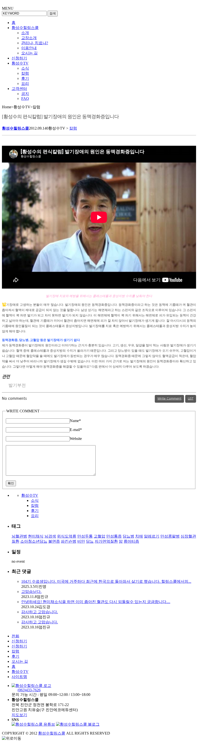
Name (75, 421)
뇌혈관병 (19, 536)
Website (76, 439)
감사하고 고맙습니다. (39, 612)
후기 (25, 78)
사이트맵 (19, 677)
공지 (25, 94)
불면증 (54, 541)
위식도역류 (66, 536)
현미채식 (35, 536)
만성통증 (114, 536)
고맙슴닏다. (31, 592)
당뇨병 (128, 536)
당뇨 (90, 541)
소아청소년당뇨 (33, 541)
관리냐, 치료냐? (34, 43)
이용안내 (29, 48)
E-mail (76, 430)
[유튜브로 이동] (33, 724)
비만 (81, 541)
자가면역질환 (106, 541)
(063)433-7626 (29, 690)
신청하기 (19, 58)
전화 (15, 636)
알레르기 (151, 536)
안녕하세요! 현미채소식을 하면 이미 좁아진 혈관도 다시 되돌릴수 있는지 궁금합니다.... (95, 602)
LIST (190, 398)
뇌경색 (50, 536)
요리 (25, 83)
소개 (25, 33)
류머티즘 (131, 541)
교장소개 (29, 38)
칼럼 (25, 73)
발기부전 (17, 385)
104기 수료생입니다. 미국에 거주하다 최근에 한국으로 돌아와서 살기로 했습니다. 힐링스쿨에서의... (106, 581)
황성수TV (20, 63)
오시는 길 (29, 53)
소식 (25, 68)
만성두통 (85, 536)
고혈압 (99, 536)
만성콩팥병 (170, 536)
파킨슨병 (68, 541)
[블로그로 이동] (77, 724)
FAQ (25, 98)
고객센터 (19, 89)
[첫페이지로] (31, 686)
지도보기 (19, 715)
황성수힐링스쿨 (25, 28)
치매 (139, 536)
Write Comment (169, 398)
